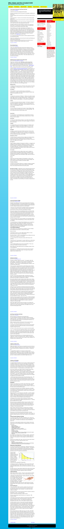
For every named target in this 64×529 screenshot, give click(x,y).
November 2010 (49, 45)
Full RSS (30, 526)
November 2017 (49, 26)
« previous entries (12, 522)
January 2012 (49, 43)
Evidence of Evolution (14, 360)
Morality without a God (40, 36)
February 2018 (49, 25)
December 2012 (49, 33)
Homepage (11, 6)
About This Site (23, 6)
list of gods (50, 54)
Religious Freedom (40, 39)
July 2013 (48, 32)
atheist (47, 49)
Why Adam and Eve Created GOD (20, 3)
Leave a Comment (14, 42)
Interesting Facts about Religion (19, 60)
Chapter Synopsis (39, 32)
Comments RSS (33, 526)
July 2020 (48, 23)
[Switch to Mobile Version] (32, 528)
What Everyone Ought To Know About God (18, 59)
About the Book (36, 6)
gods (53, 53)
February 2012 (49, 42)
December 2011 (49, 44)
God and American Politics (15, 200)
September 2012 (49, 35)
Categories (38, 45)
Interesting (38, 24)
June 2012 (48, 38)
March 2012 (48, 41)
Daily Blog (30, 6)
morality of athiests (49, 55)
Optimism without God (14, 343)
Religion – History (39, 38)
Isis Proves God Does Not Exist (16, 314)
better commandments (49, 50)
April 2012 (48, 40)
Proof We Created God (40, 37)
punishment (53, 55)
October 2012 (49, 34)
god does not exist (49, 52)
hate (54, 53)
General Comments (17, 201)
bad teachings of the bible (52, 49)
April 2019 (48, 24)
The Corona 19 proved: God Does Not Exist (18, 9)
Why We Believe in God (40, 41)
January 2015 (49, 30)
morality (53, 54)
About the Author (44, 6)
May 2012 (48, 39)
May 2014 (48, 31)
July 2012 (48, 37)
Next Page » (33, 522)
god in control (50, 53)
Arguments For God (40, 30)
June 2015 (48, 29)
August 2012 (48, 36)
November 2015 (49, 27)
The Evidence (16, 6)
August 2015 (48, 28)
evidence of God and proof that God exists (20, 68)
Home (38, 23)
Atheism (38, 31)
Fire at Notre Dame (14, 45)
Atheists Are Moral (13, 258)
